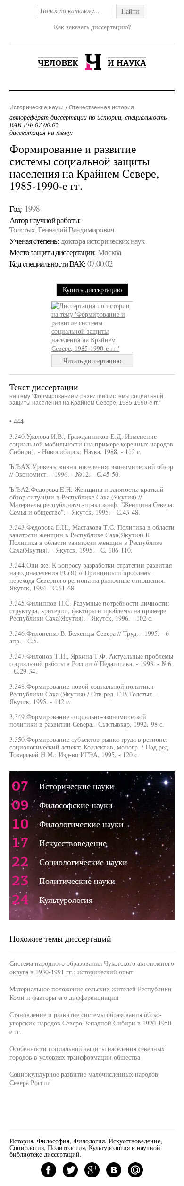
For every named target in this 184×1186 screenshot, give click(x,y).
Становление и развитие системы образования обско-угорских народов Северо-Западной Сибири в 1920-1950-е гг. (91, 1023)
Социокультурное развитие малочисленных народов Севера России (83, 1078)
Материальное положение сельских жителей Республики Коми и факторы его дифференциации (90, 993)
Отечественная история (101, 107)
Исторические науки (36, 107)
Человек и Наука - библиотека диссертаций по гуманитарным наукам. (92, 62)
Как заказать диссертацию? (92, 26)
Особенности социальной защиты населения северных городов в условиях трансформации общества (87, 1052)
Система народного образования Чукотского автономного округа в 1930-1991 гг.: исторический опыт (91, 967)
